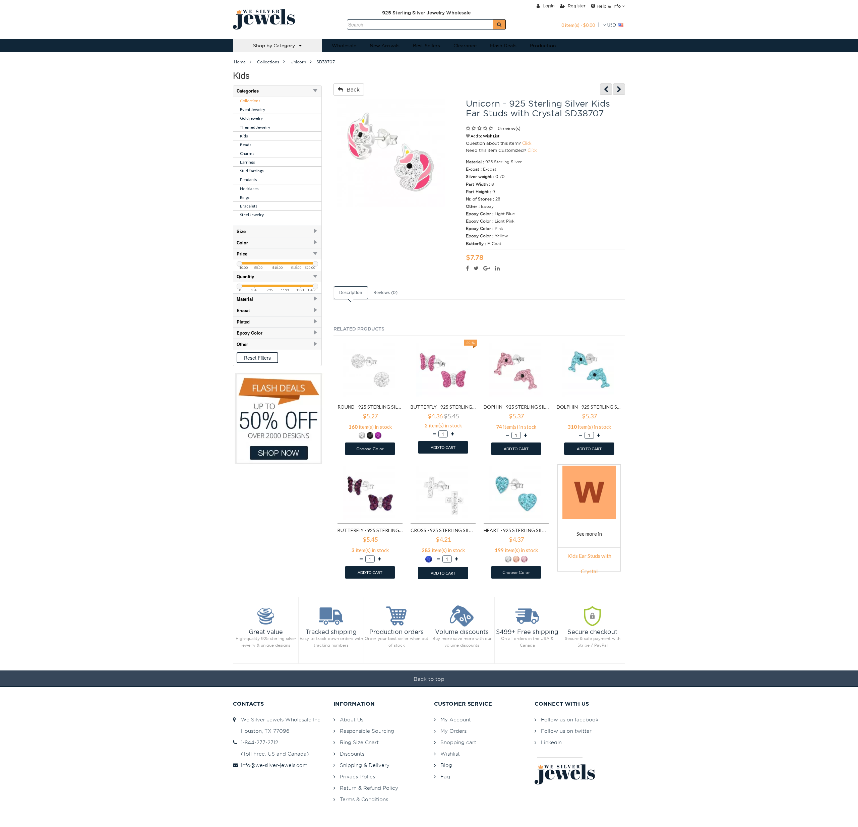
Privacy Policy (358, 776)
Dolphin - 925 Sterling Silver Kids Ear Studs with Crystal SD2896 (589, 407)
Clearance (465, 46)
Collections (250, 100)
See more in (589, 534)
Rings (245, 197)
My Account (455, 719)
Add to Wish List (484, 135)
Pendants (248, 179)
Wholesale (344, 46)
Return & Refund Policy (369, 788)
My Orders (453, 731)
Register (576, 5)
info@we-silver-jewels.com (272, 765)
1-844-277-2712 (258, 742)
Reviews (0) (385, 292)
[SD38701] (606, 89)
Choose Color (370, 448)
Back (351, 89)
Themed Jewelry (255, 127)
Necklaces (249, 188)
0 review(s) (509, 128)
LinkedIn (551, 742)
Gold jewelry (251, 118)
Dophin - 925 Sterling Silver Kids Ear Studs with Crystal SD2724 (516, 407)
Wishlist (450, 754)
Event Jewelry (252, 109)
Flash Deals (503, 46)
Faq (445, 776)
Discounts (352, 754)
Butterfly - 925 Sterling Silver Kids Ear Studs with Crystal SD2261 (443, 407)
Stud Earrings (252, 170)
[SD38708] (619, 89)
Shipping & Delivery (364, 765)
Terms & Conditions (364, 799)
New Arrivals (385, 46)
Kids (244, 135)
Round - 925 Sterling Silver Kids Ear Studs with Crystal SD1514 (370, 407)
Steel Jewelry (252, 214)
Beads (245, 144)
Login (548, 5)
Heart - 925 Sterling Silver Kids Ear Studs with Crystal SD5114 (516, 530)
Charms (247, 153)
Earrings (247, 162)
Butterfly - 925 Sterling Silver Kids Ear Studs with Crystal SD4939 (370, 530)
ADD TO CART (443, 447)
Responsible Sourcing (367, 731)
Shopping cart (458, 742)
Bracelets (248, 206)
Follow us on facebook (569, 719)
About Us (351, 719)
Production (543, 46)
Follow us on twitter (566, 731)
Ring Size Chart (359, 742)
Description (350, 292)
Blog (446, 765)
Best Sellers (426, 46)
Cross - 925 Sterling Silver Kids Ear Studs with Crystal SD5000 (443, 530)
